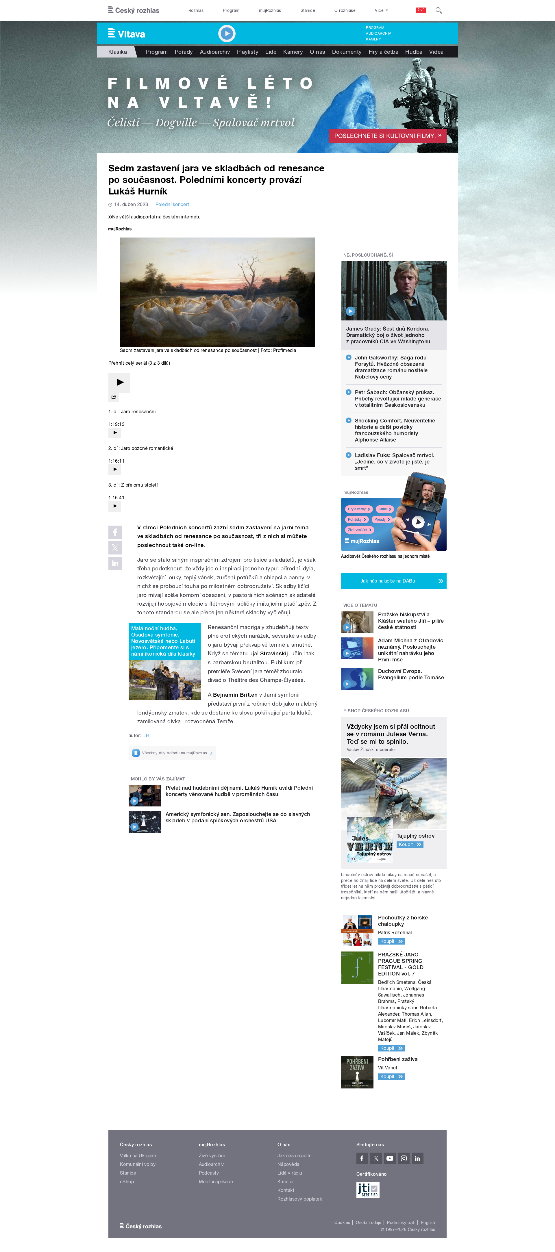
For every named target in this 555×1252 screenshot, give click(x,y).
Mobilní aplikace (216, 1181)
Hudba (413, 52)
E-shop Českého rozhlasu (376, 710)
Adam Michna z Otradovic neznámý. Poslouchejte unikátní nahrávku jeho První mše (410, 650)
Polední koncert (172, 204)
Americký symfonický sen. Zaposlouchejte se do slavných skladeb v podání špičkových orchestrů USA (238, 817)
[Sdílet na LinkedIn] (115, 563)
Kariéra (285, 1181)
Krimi (383, 509)
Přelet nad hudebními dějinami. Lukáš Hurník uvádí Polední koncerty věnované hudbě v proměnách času (239, 791)
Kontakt (286, 1190)
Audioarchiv (378, 33)
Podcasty (209, 1173)
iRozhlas (196, 10)
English (428, 1222)
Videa (436, 52)
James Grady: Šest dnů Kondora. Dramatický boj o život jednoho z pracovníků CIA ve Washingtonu (388, 335)
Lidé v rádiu (290, 1173)
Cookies (342, 1222)
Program (231, 10)
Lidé (270, 52)
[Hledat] (439, 10)
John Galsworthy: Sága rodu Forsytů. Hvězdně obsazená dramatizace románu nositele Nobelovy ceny (391, 367)
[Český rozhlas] (133, 10)
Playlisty (247, 52)
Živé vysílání (357, 530)
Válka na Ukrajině (138, 1155)
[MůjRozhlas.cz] (120, 229)
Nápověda (288, 1164)
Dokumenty (347, 52)
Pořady (184, 52)
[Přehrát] (119, 383)
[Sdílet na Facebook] (115, 532)
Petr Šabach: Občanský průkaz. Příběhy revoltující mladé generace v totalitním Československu (398, 398)
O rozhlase (345, 10)
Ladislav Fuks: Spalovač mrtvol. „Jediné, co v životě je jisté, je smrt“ (395, 461)
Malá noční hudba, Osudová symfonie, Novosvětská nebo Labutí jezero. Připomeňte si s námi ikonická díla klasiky (163, 641)
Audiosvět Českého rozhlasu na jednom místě (385, 556)
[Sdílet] (113, 397)
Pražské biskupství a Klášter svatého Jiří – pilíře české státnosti (411, 620)
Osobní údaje (369, 1222)
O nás (317, 52)
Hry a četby (357, 509)
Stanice (308, 10)
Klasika (117, 52)
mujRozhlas (270, 10)
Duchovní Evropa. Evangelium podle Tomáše (411, 674)
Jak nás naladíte (295, 1155)
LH (146, 735)
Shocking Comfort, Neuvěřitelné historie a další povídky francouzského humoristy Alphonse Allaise (395, 430)
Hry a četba (383, 52)
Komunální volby (138, 1164)
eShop (127, 1181)
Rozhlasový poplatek (300, 1199)
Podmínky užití (401, 1222)
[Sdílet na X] (115, 547)
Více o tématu (360, 605)
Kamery (373, 39)
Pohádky (355, 520)
